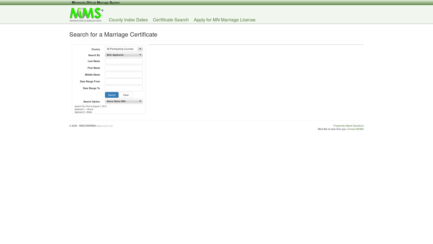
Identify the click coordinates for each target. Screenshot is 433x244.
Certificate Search (171, 19)
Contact (355, 129)
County (96, 49)
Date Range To (91, 88)
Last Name (94, 61)
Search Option (91, 101)
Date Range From (90, 81)
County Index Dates (128, 19)
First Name (94, 67)
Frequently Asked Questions (348, 125)
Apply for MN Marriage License (225, 19)
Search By (94, 55)
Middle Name (92, 74)
